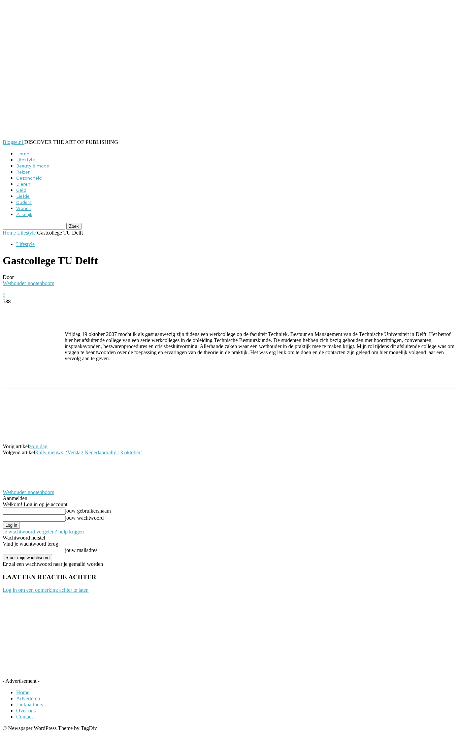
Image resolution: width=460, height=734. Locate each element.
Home (22, 153)
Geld (21, 190)
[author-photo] (19, 486)
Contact (24, 717)
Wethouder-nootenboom (28, 283)
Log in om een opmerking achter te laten (46, 590)
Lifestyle (25, 159)
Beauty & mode (32, 166)
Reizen (23, 172)
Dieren (23, 184)
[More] (166, 312)
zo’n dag (38, 446)
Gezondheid (29, 178)
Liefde (23, 196)
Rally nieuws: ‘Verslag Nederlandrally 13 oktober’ (88, 452)
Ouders (24, 202)
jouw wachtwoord (84, 518)
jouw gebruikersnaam (88, 511)
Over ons (26, 710)
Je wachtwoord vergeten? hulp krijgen (43, 531)
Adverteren (28, 698)
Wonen (23, 208)
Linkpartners (29, 704)
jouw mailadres (81, 550)
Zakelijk (24, 214)
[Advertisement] (143, 377)
